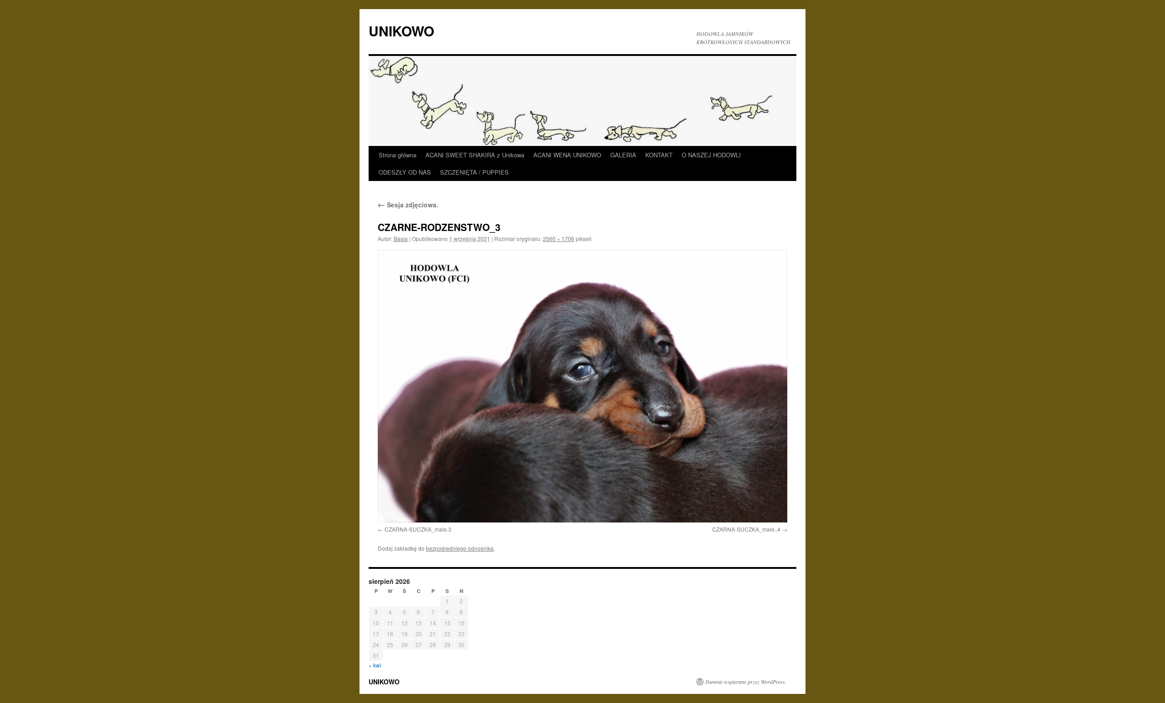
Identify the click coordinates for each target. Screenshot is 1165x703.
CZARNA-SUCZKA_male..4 (746, 529)
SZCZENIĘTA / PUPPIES (474, 172)
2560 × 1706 (558, 238)
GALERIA (623, 155)
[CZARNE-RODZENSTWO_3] (582, 386)
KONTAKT (659, 155)
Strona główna (397, 155)
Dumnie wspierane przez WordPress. (745, 681)
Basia (401, 238)
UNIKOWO (401, 30)
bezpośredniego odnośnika (460, 548)
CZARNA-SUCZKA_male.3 (418, 529)
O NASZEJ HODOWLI (711, 155)
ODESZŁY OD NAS (405, 172)
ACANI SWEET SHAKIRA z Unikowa (474, 155)
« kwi (375, 665)
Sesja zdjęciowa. (408, 204)
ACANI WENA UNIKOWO (567, 155)
